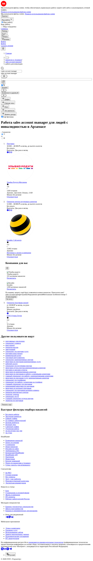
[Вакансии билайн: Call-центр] (49, 225)
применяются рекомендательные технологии (45, 542)
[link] (5, 36)
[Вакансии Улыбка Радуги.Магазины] (49, 167)
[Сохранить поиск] (3, 82)
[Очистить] (4, 76)
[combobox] (11, 71)
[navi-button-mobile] (3, 49)
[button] (3, 42)
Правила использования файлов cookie (40, 14)
